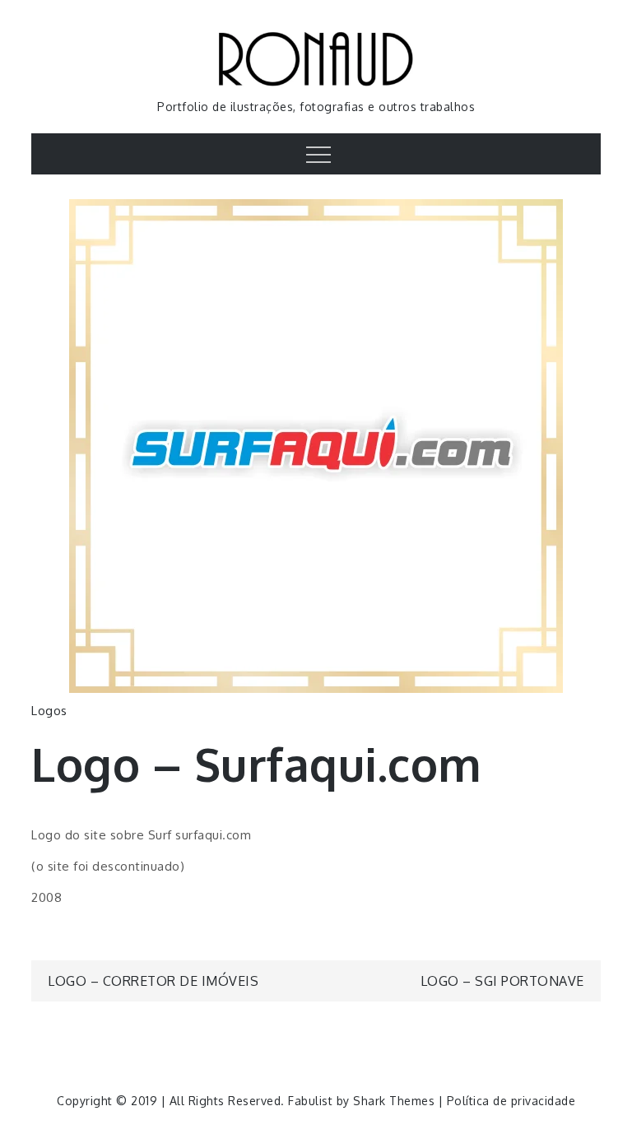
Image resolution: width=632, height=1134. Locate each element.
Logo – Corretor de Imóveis (153, 981)
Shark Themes (396, 1101)
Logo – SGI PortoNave (502, 981)
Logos (49, 710)
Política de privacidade (511, 1101)
